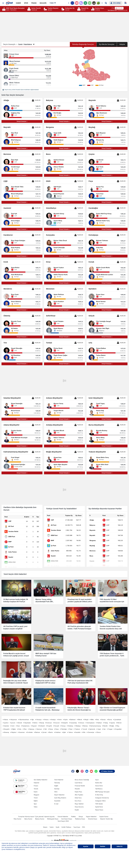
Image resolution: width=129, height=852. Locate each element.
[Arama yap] (106, 3)
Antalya (53, 719)
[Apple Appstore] (20, 786)
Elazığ (42, 723)
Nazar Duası (99, 810)
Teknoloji (57, 783)
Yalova (70, 732)
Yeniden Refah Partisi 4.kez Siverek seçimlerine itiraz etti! (111, 627)
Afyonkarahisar (24, 719)
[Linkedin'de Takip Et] (86, 771)
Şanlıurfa (92, 729)
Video (35, 807)
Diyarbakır (27, 723)
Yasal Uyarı (76, 827)
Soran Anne (99, 786)
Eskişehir (65, 723)
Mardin (105, 726)
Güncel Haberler (63, 816)
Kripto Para (78, 792)
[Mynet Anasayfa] (9, 2)
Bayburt (13, 732)
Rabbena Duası (80, 819)
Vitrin (55, 792)
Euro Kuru (78, 801)
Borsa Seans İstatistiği (82, 779)
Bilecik (80, 719)
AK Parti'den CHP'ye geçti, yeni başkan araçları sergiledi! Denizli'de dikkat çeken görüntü (15, 629)
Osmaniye (91, 732)
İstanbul (6, 726)
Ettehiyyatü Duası (52, 819)
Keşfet (77, 810)
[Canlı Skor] (81, 3)
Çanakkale (117, 719)
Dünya (81, 816)
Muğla (112, 726)
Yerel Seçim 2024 (63, 821)
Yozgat (110, 729)
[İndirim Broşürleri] (77, 3)
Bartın (51, 732)
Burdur (103, 719)
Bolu (97, 719)
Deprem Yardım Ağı (106, 819)
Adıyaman (13, 719)
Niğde (14, 729)
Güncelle (120, 8)
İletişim (45, 827)
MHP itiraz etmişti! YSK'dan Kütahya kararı (45, 655)
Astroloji (56, 789)
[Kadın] (98, 3)
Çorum (13, 723)
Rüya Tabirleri (79, 804)
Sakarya (31, 729)
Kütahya (70, 726)
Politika (73, 816)
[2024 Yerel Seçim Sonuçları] (4, 9)
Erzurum (57, 723)
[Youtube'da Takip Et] (91, 771)
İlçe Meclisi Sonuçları (106, 44)
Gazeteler (57, 801)
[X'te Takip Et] (77, 771)
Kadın (35, 792)
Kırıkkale (30, 732)
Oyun (97, 779)
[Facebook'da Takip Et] (72, 771)
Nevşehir (7, 729)
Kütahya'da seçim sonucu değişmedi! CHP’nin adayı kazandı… (45, 683)
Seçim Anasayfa (10, 44)
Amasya (39, 719)
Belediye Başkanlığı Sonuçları (83, 44)
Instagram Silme (100, 801)
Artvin (60, 719)
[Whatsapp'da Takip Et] (96, 771)
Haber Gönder (108, 771)
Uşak (99, 729)
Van (104, 729)
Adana (6, 719)
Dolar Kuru (78, 798)
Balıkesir (73, 719)
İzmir (13, 726)
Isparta (112, 723)
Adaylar (122, 44)
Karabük (77, 732)
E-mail (56, 804)
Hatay (106, 723)
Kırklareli (42, 726)
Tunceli (84, 729)
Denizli (20, 723)
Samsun (39, 729)
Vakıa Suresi (28, 819)
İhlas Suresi (17, 819)
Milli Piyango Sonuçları (102, 792)
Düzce (99, 732)
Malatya (78, 726)
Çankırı (6, 723)
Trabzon (77, 729)
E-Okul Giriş (99, 795)
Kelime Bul (98, 783)
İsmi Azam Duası (66, 819)
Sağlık (56, 786)
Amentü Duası (92, 819)
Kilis (84, 732)
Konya (63, 726)
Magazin (36, 795)
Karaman (22, 732)
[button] (3, 3)
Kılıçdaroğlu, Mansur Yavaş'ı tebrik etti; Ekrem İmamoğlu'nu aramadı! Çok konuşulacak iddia (80, 710)
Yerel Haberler (58, 779)
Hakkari (99, 723)
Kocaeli (56, 726)
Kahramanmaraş (95, 726)
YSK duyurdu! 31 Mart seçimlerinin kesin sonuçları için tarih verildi (112, 602)
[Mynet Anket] (72, 3)
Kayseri (34, 726)
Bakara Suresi (39, 819)
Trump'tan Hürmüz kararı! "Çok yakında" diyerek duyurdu (36, 816)
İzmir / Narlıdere (25, 44)
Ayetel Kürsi (99, 807)
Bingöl (86, 719)
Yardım (51, 827)
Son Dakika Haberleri (40, 779)
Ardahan (58, 732)
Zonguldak (118, 729)
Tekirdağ (64, 729)
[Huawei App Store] (20, 792)
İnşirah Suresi (103, 816)
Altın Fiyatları (79, 795)
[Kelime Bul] (85, 3)
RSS (83, 827)
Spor (35, 804)
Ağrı (32, 719)
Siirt (45, 729)
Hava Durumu (79, 807)
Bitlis (92, 719)
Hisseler (77, 789)
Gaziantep (73, 723)
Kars (18, 726)
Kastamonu (26, 726)
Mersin (119, 723)
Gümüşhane (91, 723)
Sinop (51, 729)
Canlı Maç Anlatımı (60, 798)
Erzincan (49, 723)
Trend (35, 798)
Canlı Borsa (78, 783)
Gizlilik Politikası (66, 827)
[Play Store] (20, 780)
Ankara (46, 719)
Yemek (36, 789)
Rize (25, 729)
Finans (36, 786)
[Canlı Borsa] (90, 3)
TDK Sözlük (99, 804)
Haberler (36, 783)
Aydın (66, 719)
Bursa (110, 719)
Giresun (81, 723)
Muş (117, 726)
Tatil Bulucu (98, 789)
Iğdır (64, 732)
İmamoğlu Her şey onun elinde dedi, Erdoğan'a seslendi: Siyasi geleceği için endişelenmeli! (15, 683)
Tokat (70, 729)
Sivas (57, 729)
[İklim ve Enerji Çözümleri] (94, 3)
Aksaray (6, 732)
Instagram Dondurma (102, 798)
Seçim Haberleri (59, 795)
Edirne (35, 723)
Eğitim (36, 801)
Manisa (85, 726)
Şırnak (44, 732)
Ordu (19, 729)
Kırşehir (49, 726)
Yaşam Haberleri (91, 816)
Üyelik (57, 827)
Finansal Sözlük (80, 786)
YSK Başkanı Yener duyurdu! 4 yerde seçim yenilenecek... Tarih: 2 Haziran (112, 656)
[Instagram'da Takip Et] (82, 771)
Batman (37, 732)
